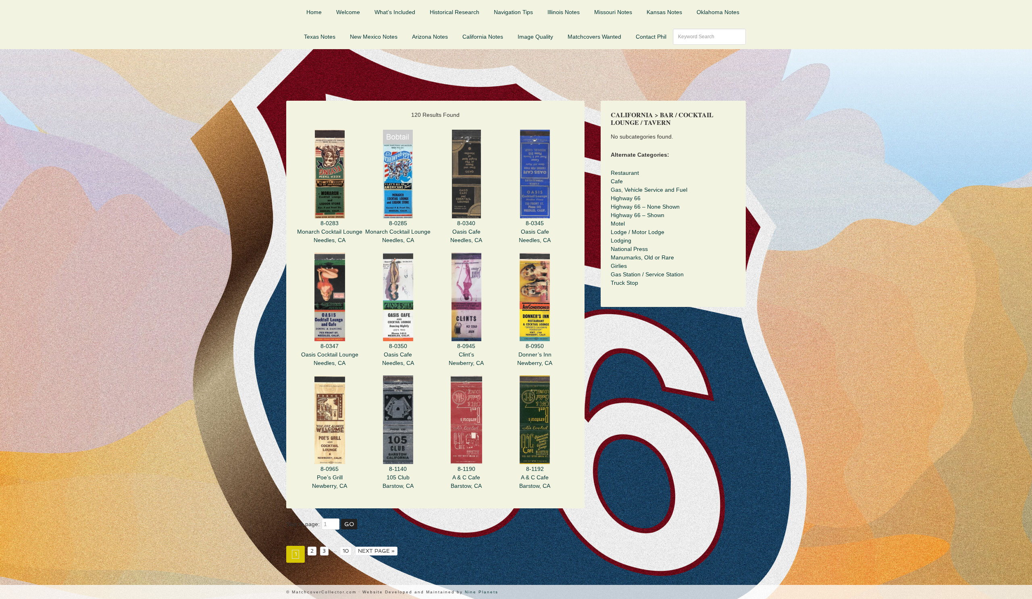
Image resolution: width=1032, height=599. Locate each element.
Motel (618, 223)
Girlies (619, 266)
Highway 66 (626, 198)
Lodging (621, 240)
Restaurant (625, 173)
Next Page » (376, 551)
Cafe (617, 181)
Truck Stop (624, 283)
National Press (629, 249)
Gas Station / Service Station (647, 274)
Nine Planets (481, 592)
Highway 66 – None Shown (645, 206)
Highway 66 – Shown (637, 215)
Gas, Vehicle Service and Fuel (649, 190)
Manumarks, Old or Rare (642, 257)
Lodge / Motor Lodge (637, 232)
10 (346, 551)
